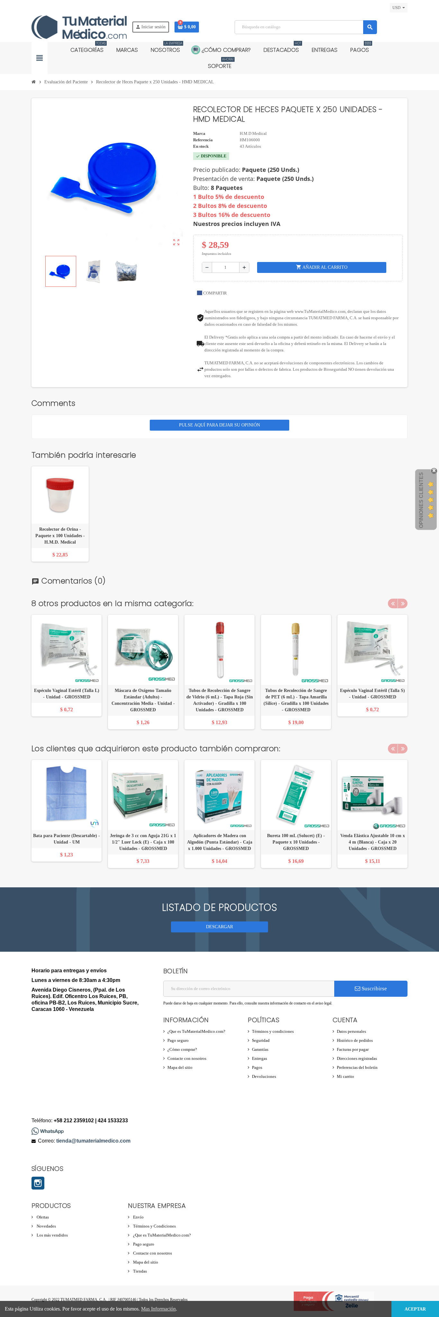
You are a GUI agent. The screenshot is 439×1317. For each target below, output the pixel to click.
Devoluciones (264, 1076)
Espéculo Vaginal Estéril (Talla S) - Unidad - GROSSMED (372, 693)
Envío (138, 1217)
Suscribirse (373, 988)
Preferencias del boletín (357, 1067)
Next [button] (403, 603)
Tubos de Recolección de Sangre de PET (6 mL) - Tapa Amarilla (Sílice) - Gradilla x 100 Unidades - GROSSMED (296, 700)
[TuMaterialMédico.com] (79, 26)
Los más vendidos (52, 1235)
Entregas (259, 1058)
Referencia (203, 139)
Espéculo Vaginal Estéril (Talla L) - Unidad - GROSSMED (66, 693)
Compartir (214, 293)
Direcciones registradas (357, 1058)
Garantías (260, 1049)
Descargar (219, 926)
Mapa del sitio (180, 1067)
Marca (199, 133)
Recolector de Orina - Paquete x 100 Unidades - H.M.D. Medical (60, 536)
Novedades (46, 1226)
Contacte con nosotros (186, 1058)
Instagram (37, 1183)
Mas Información (158, 1309)
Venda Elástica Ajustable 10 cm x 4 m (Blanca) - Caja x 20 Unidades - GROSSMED (372, 842)
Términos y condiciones (273, 1031)
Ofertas (42, 1217)
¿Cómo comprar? (182, 1049)
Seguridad (261, 1040)
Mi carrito (345, 1076)
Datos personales (351, 1031)
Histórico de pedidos (355, 1040)
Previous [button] (393, 603)
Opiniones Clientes (421, 500)
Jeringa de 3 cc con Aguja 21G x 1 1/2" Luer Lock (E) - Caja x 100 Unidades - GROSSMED (143, 842)
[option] (66, 672)
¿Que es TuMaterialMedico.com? (196, 1031)
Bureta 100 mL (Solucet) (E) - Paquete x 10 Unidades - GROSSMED (296, 842)
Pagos (257, 1067)
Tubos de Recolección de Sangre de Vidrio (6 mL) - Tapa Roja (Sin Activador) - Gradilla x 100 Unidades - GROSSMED (219, 700)
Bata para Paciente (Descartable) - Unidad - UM (66, 839)
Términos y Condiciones (154, 1226)
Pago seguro (178, 1040)
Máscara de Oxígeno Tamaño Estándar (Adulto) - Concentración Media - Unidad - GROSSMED (143, 700)
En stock (201, 146)
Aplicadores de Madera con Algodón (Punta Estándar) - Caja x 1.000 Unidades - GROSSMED (219, 842)
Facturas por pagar (353, 1049)
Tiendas (139, 1271)
